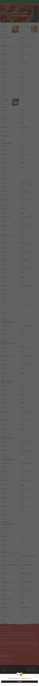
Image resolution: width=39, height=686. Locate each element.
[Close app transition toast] (37, 675)
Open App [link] (19, 681)
